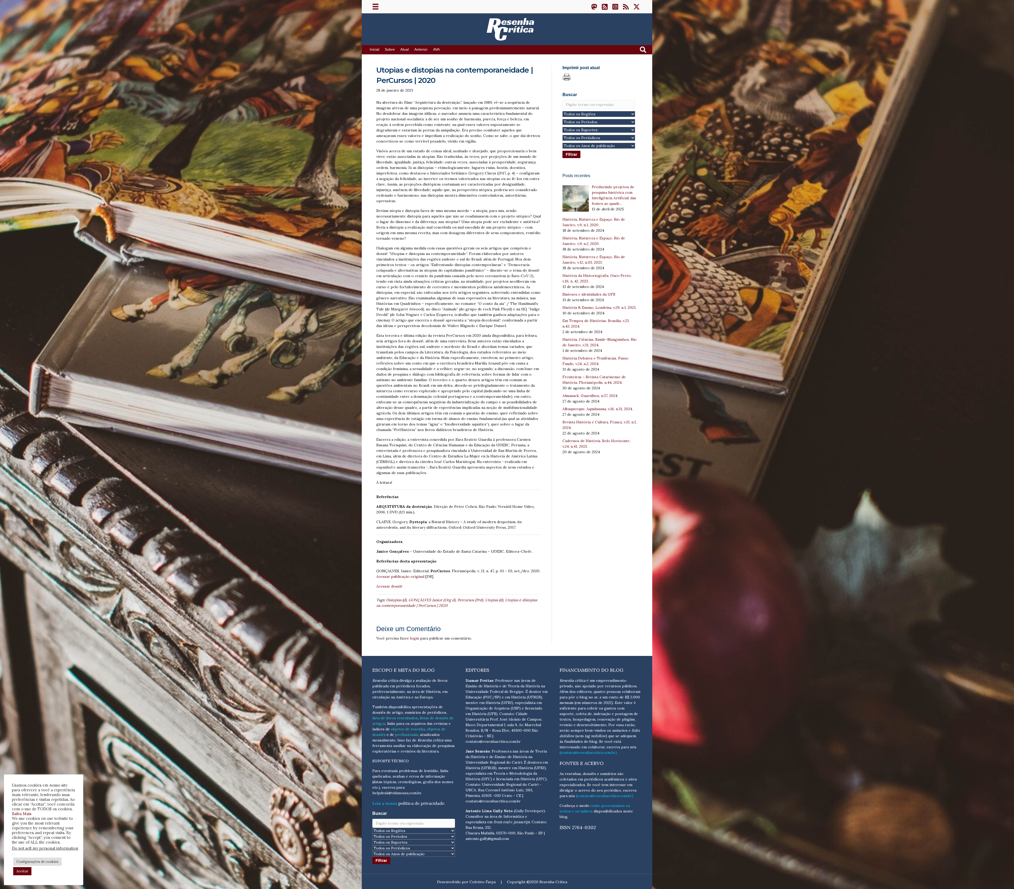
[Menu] (375, 6)
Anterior (421, 49)
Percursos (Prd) (470, 600)
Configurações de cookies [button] (37, 861)
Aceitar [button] (22, 871)
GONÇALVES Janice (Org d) (432, 600)
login (414, 638)
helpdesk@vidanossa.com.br (396, 793)
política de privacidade (421, 803)
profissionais (406, 734)
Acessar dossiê (389, 586)
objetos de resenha (408, 729)
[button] (594, 6)
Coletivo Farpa (483, 881)
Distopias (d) (396, 600)
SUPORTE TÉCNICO (390, 761)
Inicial (374, 49)
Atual (404, 49)
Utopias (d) (494, 600)
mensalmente (384, 740)
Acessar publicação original (400, 576)
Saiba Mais (21, 813)
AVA (436, 49)
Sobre (390, 49)
